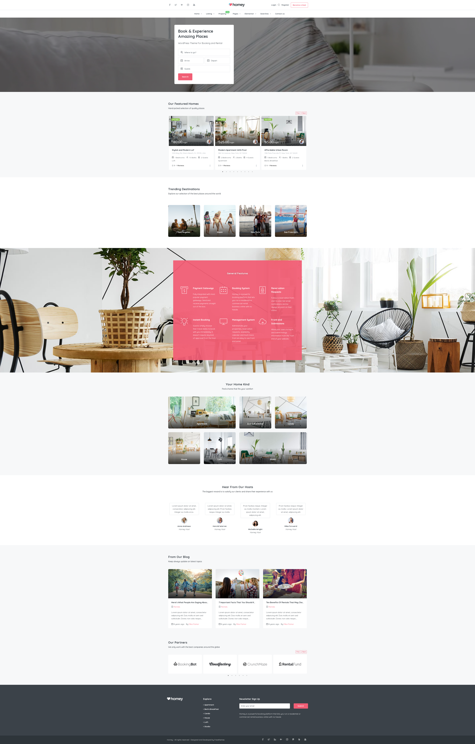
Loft (206, 722)
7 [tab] (245, 171)
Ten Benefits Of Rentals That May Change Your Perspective (285, 602)
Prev (298, 113)
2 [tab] (226, 171)
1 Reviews (180, 165)
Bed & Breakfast (211, 709)
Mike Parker (194, 624)
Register (285, 5)
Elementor (249, 14)
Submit (301, 706)
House (207, 718)
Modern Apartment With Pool (232, 150)
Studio (207, 726)
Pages (235, 14)
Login (273, 5)
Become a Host (299, 5)
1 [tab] (222, 171)
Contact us (280, 14)
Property (222, 14)
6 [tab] (241, 171)
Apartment (209, 705)
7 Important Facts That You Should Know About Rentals (237, 602)
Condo (207, 713)
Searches (264, 14)
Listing (209, 14)
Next (304, 113)
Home (197, 14)
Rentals (177, 607)
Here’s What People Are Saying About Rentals (190, 602)
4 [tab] (234, 171)
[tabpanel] (191, 143)
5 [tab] (237, 171)
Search (185, 77)
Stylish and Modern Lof (183, 150)
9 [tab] (252, 171)
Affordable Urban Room (276, 150)
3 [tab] (230, 171)
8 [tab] (248, 171)
